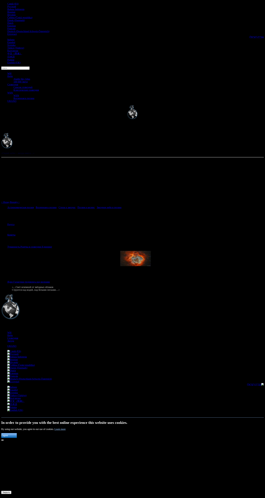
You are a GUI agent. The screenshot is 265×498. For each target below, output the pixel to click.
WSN (10, 92)
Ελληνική (12, 34)
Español (11, 42)
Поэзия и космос (86, 207)
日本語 (11, 56)
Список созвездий (23, 87)
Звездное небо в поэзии (109, 207)
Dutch (10, 23)
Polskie (10, 60)
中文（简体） (14, 53)
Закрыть (6, 492)
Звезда (10, 341)
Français (11, 28)
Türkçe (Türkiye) (15, 48)
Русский (11, 6)
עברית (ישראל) (257, 37)
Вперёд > (15, 202)
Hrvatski (11, 14)
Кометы (11, 235)
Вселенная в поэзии (23, 98)
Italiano (11, 39)
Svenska (11, 45)
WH (9, 73)
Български (12, 50)
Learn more (60, 429)
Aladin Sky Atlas (21, 79)
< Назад (5, 202)
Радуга (10, 224)
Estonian (11, 26)
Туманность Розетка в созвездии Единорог (29, 246)
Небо (10, 76)
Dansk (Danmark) (16, 20)
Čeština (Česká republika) (19, 17)
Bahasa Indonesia (15, 9)
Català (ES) (13, 3)
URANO (11, 101)
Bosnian (11, 12)
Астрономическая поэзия (20, 207)
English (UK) (14, 62)
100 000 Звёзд (20, 81)
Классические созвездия (26, 90)
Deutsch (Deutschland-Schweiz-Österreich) (28, 31)
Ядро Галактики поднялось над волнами (28, 282)
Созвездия (12, 84)
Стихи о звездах (67, 207)
